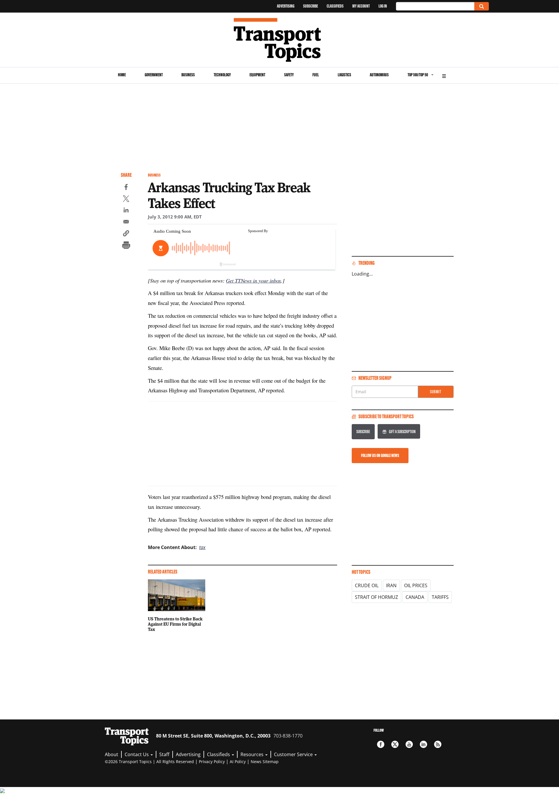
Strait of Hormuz (376, 597)
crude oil (366, 585)
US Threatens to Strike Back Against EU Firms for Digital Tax (175, 623)
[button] (126, 234)
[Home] (280, 40)
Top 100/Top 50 (418, 74)
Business (188, 74)
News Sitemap (265, 761)
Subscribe (310, 6)
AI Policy (238, 761)
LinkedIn (423, 744)
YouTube (409, 744)
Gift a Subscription (402, 431)
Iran (391, 585)
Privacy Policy (212, 761)
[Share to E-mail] (126, 222)
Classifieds (335, 6)
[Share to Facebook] (126, 188)
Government (154, 74)
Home (122, 74)
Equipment (257, 74)
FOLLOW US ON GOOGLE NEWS (380, 455)
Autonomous (379, 74)
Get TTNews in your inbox (253, 280)
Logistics (344, 74)
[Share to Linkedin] (126, 211)
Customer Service (294, 754)
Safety (289, 74)
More (444, 75)
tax (202, 547)
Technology (222, 74)
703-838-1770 (288, 736)
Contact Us (137, 754)
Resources (252, 754)
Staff (164, 754)
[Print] (126, 246)
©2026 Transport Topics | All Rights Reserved (149, 761)
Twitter (395, 744)
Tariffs (440, 597)
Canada (415, 597)
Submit (435, 391)
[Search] (481, 6)
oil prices (415, 585)
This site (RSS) (437, 744)
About (111, 754)
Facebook (380, 744)
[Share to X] (126, 199)
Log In (382, 6)
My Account (361, 6)
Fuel (315, 74)
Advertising (285, 6)
